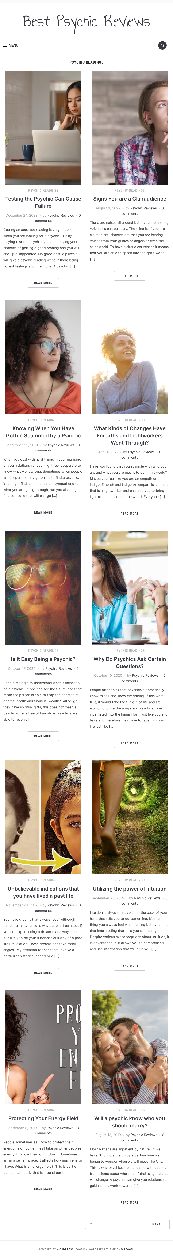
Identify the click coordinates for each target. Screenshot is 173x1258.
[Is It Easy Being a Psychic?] (43, 588)
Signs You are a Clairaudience (129, 199)
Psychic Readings (43, 190)
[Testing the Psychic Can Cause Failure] (43, 127)
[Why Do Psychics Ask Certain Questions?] (130, 588)
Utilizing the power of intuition (130, 889)
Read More (43, 283)
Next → (158, 1224)
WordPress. (66, 1249)
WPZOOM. (128, 1249)
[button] (10, 45)
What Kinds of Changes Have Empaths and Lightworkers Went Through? (130, 435)
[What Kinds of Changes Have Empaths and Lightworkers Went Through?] (130, 357)
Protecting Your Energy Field (43, 1118)
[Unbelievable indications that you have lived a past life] (43, 817)
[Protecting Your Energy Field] (43, 1047)
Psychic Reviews (60, 215)
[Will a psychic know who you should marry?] (130, 1047)
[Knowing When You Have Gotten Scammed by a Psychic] (43, 357)
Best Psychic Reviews (86, 21)
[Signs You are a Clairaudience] (130, 127)
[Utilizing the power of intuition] (130, 817)
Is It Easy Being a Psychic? (43, 659)
